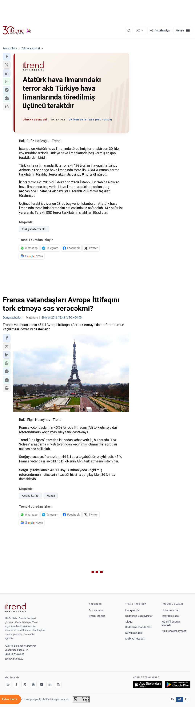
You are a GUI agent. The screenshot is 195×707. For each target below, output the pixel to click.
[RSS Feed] (58, 684)
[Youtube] (33, 684)
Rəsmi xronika (97, 615)
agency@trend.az (14, 658)
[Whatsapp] (8, 684)
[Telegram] (41, 684)
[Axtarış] (129, 30)
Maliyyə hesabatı (135, 638)
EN (172, 699)
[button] (6, 56)
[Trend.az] (17, 30)
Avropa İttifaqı (30, 495)
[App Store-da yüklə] (147, 684)
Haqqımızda (132, 610)
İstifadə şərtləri (170, 610)
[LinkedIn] (49, 684)
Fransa (50, 495)
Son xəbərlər (96, 610)
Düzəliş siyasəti (134, 632)
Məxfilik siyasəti (171, 615)
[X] (24, 684)
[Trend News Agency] (15, 607)
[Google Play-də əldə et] (177, 684)
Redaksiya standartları (138, 627)
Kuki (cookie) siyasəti (174, 630)
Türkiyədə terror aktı (34, 229)
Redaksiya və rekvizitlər (139, 615)
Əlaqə (128, 621)
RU (186, 699)
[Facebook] (16, 684)
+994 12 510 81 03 (14, 654)
